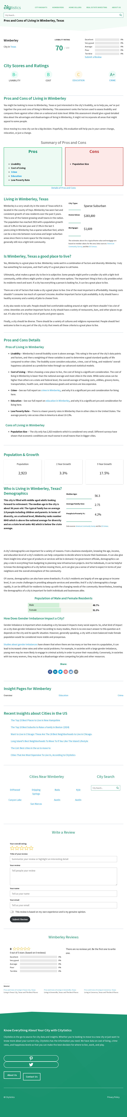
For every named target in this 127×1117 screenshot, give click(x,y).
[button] (50, 672)
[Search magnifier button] (120, 15)
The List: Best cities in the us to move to (30, 748)
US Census (93, 246)
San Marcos (36, 803)
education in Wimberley (57, 400)
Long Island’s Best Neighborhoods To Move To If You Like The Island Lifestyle (49, 741)
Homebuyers (58, 7)
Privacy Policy (113, 1097)
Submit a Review (93, 56)
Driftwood (15, 789)
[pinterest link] (31, 1058)
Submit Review (20, 919)
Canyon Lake (15, 799)
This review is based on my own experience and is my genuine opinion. (50, 911)
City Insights (41, 7)
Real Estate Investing (96, 7)
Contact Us (31, 1076)
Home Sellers (75, 7)
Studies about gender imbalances (20, 644)
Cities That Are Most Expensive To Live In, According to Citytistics (43, 755)
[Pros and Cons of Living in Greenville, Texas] (64, 991)
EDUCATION (79, 80)
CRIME (112, 80)
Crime (14, 171)
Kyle (78, 789)
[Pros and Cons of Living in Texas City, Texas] (24, 991)
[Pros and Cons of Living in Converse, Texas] (104, 991)
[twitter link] (31, 1065)
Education (16, 176)
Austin (57, 799)
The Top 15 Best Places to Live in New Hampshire (35, 720)
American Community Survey (85, 526)
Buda (57, 789)
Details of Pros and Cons (63, 187)
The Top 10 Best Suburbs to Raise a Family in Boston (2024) (40, 727)
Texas (13, 46)
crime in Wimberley (51, 390)
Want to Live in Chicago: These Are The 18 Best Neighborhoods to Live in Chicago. (51, 734)
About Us (116, 7)
